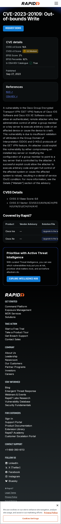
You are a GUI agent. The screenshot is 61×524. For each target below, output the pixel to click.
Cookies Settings (30, 518)
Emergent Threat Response (20, 391)
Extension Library (15, 429)
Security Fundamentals (18, 405)
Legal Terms (10, 493)
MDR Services (13, 313)
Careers (9, 374)
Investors (10, 370)
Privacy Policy (11, 497)
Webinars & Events (15, 394)
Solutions (10, 317)
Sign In (9, 418)
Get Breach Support (16, 335)
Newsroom (11, 359)
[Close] (57, 505)
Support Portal (13, 422)
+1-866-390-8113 (14, 449)
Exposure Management (18, 310)
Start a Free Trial (14, 328)
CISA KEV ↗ (12, 96)
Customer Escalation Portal (20, 436)
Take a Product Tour (17, 332)
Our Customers (13, 363)
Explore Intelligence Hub (23, 279)
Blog (7, 387)
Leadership (11, 356)
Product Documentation (18, 425)
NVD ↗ (9, 92)
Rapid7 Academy (14, 432)
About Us (10, 352)
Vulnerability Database (17, 401)
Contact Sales (13, 339)
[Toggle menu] (56, 3)
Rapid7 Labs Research (17, 398)
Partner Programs (15, 366)
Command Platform (16, 306)
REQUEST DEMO (13, 28)
